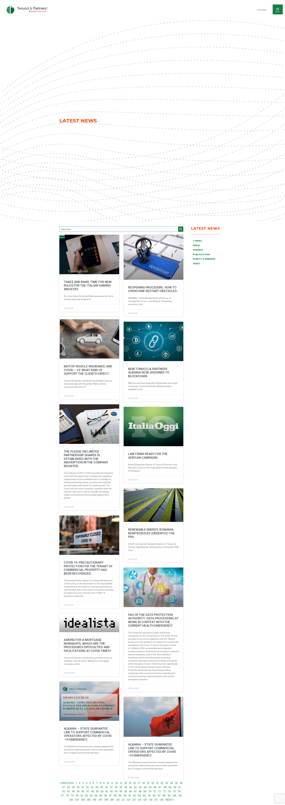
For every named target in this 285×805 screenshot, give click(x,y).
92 (134, 795)
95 (149, 795)
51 (179, 787)
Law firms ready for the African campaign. (148, 455)
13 (121, 783)
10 (108, 783)
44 (145, 787)
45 (150, 787)
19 (148, 783)
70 (149, 791)
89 (120, 795)
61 (107, 791)
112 (128, 799)
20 (152, 783)
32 (87, 787)
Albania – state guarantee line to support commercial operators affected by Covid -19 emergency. (88, 734)
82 (86, 795)
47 (160, 787)
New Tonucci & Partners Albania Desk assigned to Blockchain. (148, 372)
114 (139, 799)
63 (116, 791)
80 (77, 795)
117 (156, 799)
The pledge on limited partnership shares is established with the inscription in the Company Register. (86, 459)
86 (105, 795)
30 (78, 787)
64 (120, 791)
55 (78, 791)
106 (94, 799)
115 (145, 799)
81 (82, 795)
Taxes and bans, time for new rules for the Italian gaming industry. (87, 285)
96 (154, 795)
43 (140, 787)
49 (169, 787)
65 (125, 791)
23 (166, 783)
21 (157, 783)
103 (77, 799)
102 (71, 799)
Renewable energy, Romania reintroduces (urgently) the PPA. (151, 533)
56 (82, 791)
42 (135, 787)
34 (96, 787)
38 (116, 787)
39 (120, 787)
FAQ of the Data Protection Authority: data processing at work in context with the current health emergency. (153, 620)
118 (161, 799)
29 (73, 787)
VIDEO (196, 263)
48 (165, 787)
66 (130, 791)
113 (134, 799)
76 (179, 791)
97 (159, 795)
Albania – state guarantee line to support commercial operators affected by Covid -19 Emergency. (152, 750)
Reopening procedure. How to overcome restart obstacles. (153, 289)
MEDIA (196, 245)
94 (144, 795)
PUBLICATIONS (201, 254)
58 (92, 791)
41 (130, 787)
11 (112, 783)
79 (72, 795)
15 (130, 783)
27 (63, 787)
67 (135, 791)
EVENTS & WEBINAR (204, 259)
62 (111, 791)
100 (174, 795)
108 (106, 799)
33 (92, 787)
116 (150, 799)
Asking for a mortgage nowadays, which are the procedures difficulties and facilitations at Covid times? (87, 645)
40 (125, 787)
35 (101, 787)
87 (110, 795)
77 (62, 795)
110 (117, 799)
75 (174, 791)
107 (100, 799)
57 (87, 791)
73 (164, 791)
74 (169, 791)
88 (115, 795)
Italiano (262, 10)
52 (63, 791)
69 (145, 791)
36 (106, 787)
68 (140, 791)
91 (129, 795)
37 (111, 787)
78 (67, 795)
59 (97, 791)
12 (116, 783)
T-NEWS (197, 240)
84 (96, 795)
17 (139, 783)
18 (143, 783)
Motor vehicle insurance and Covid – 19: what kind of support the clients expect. (88, 370)
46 (155, 787)
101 (180, 795)
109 (112, 799)
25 (176, 783)
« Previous (67, 783)
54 (73, 791)
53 (68, 791)
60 (102, 791)
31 (82, 787)
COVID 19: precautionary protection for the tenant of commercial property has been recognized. (88, 568)
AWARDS (198, 250)
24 (171, 783)
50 (175, 787)
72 (159, 791)
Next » (170, 799)
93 (139, 795)
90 (125, 795)
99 (169, 795)
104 (83, 799)
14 (125, 783)
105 (89, 799)
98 (164, 795)
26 (181, 783)
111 (123, 799)
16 (134, 783)
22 (162, 783)
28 (68, 787)
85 (100, 795)
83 (91, 795)
